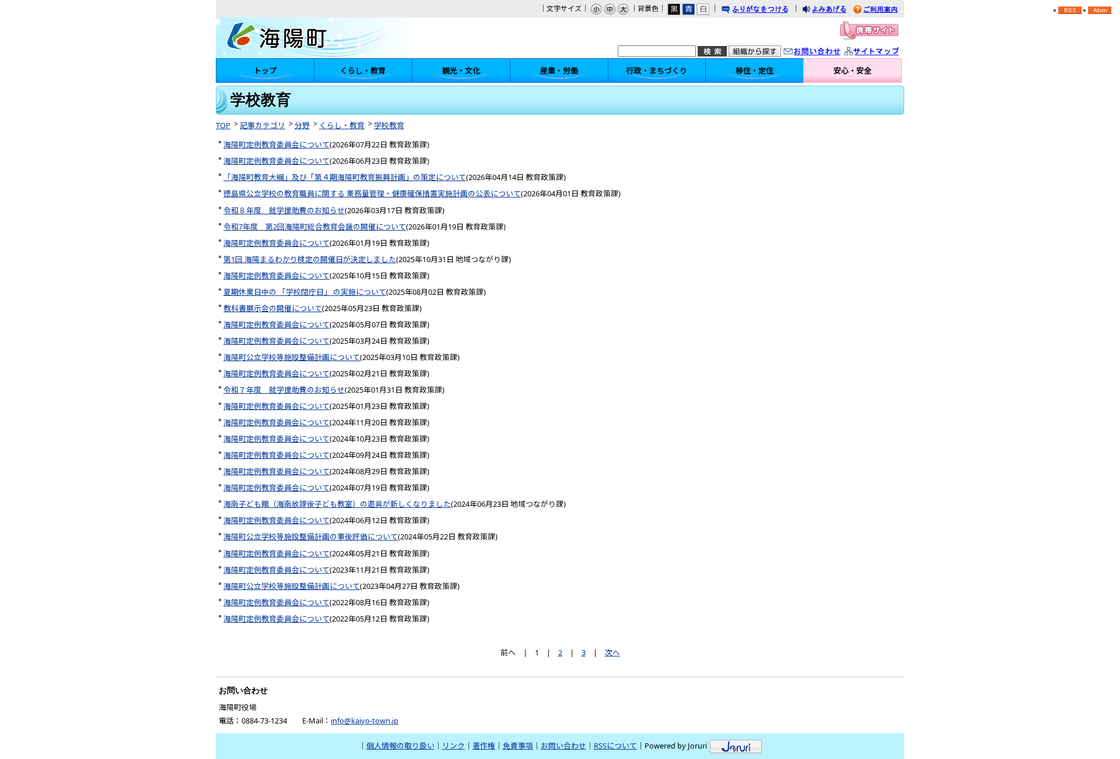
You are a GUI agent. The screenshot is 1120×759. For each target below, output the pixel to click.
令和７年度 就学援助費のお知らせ (284, 389)
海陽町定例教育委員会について (276, 144)
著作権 (484, 745)
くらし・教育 (342, 125)
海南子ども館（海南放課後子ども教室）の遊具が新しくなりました (337, 504)
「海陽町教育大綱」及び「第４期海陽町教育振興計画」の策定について (344, 177)
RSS (1070, 10)
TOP (223, 125)
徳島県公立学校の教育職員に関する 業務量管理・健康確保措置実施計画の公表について (372, 193)
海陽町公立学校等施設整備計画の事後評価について (310, 536)
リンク (453, 745)
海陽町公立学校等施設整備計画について (291, 357)
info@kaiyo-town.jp (364, 720)
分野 (302, 125)
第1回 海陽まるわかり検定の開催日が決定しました (309, 259)
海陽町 (315, 37)
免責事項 (518, 745)
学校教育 (389, 125)
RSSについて (615, 745)
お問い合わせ (823, 52)
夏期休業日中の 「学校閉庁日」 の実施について (304, 292)
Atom (1099, 10)
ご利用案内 (884, 10)
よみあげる (835, 10)
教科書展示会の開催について (272, 308)
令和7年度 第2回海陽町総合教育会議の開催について (314, 226)
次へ (612, 652)
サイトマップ (883, 52)
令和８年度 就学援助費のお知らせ (284, 210)
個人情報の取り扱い (400, 745)
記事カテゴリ (262, 125)
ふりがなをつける (765, 10)
